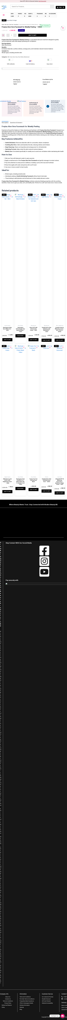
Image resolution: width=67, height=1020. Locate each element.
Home (3, 24)
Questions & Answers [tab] (16, 122)
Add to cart (32, 35)
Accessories (52, 15)
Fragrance (40, 15)
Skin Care (12, 15)
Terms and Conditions (25, 996)
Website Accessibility (47, 1003)
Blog (21, 1009)
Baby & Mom (30, 15)
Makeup (20, 15)
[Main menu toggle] (4, 15)
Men (45, 15)
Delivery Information (25, 1005)
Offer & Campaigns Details (26, 1003)
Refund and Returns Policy (7, 1006)
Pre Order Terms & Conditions (27, 999)
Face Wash (16, 24)
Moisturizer (26, 57)
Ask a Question (45, 25)
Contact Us (8, 999)
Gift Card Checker (46, 1001)
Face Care (11, 24)
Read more (20, 335)
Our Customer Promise (47, 996)
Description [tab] (5, 122)
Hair (25, 15)
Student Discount (46, 999)
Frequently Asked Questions (27, 1001)
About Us (7, 996)
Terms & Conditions (8, 1001)
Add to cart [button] (7, 339)
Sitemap (22, 1007)
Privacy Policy (7, 1003)
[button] (3, 35)
